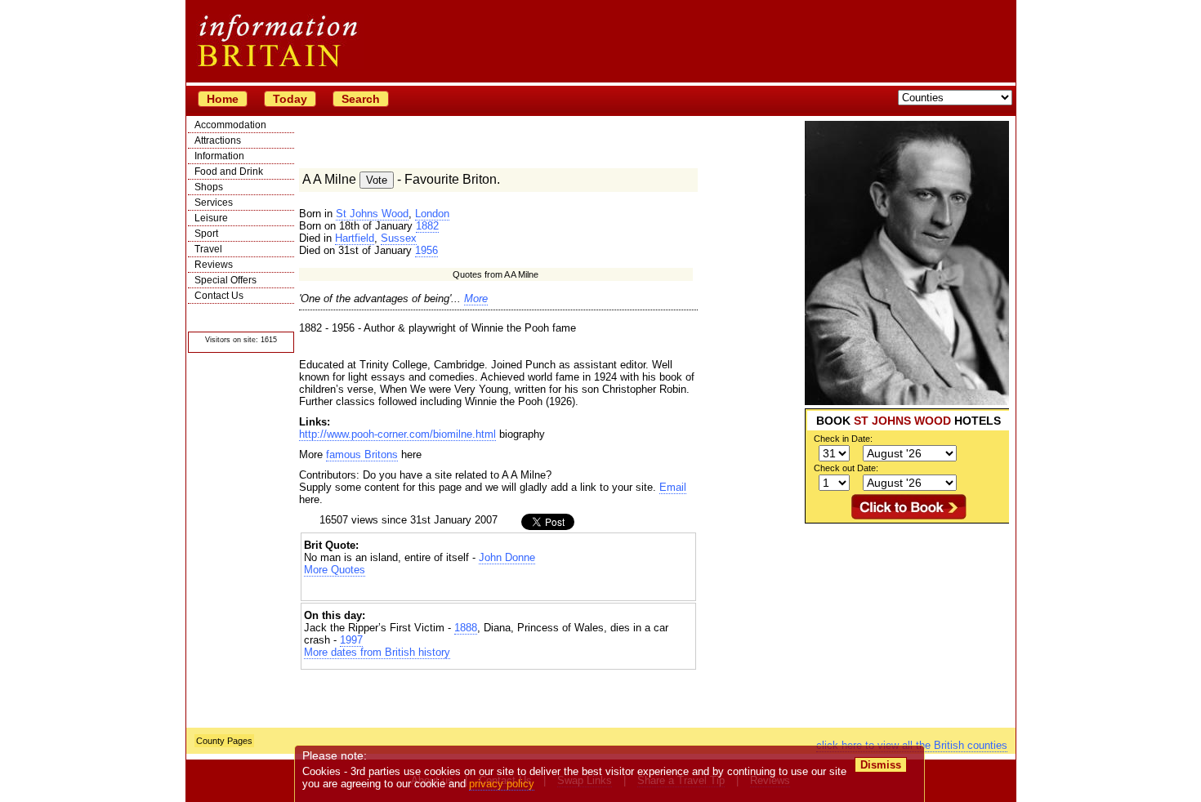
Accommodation (230, 125)
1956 (426, 250)
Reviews (213, 264)
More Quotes (334, 570)
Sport (206, 233)
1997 (351, 640)
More (476, 298)
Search (361, 98)
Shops (208, 187)
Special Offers (225, 280)
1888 (465, 628)
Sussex (399, 238)
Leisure (211, 218)
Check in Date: (843, 438)
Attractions (217, 140)
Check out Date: (846, 468)
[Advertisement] (907, 626)
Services (213, 202)
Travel (208, 249)
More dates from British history (377, 652)
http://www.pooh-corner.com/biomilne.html (397, 434)
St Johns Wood (372, 213)
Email (672, 487)
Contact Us (218, 295)
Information (219, 156)
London (432, 213)
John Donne (507, 557)
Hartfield (354, 238)
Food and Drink (228, 171)
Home (223, 98)
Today (290, 98)
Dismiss (880, 765)
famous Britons (362, 454)
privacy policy (501, 783)
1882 (427, 226)
